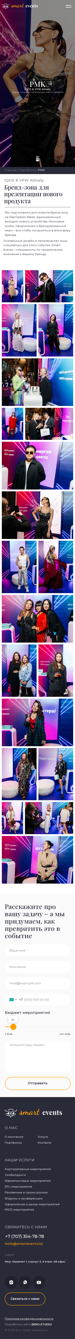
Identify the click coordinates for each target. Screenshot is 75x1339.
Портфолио (27, 170)
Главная (11, 170)
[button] (25, 1298)
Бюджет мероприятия (27, 1012)
